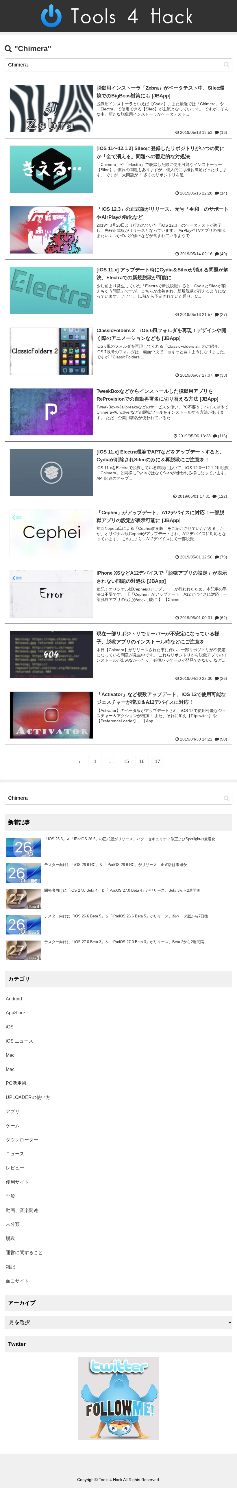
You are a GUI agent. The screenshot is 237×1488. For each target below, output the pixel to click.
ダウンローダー (22, 1139)
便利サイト (17, 1182)
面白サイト (17, 1280)
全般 (10, 1196)
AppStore (15, 1012)
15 (126, 761)
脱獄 (10, 1238)
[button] (226, 64)
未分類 (13, 1224)
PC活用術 (16, 1083)
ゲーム (13, 1125)
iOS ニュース (19, 1041)
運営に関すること (24, 1252)
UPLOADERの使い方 (28, 1097)
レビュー (15, 1167)
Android (14, 998)
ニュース (15, 1153)
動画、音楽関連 (22, 1210)
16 (142, 761)
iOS (10, 1026)
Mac (10, 1055)
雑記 (10, 1266)
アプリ (13, 1111)
